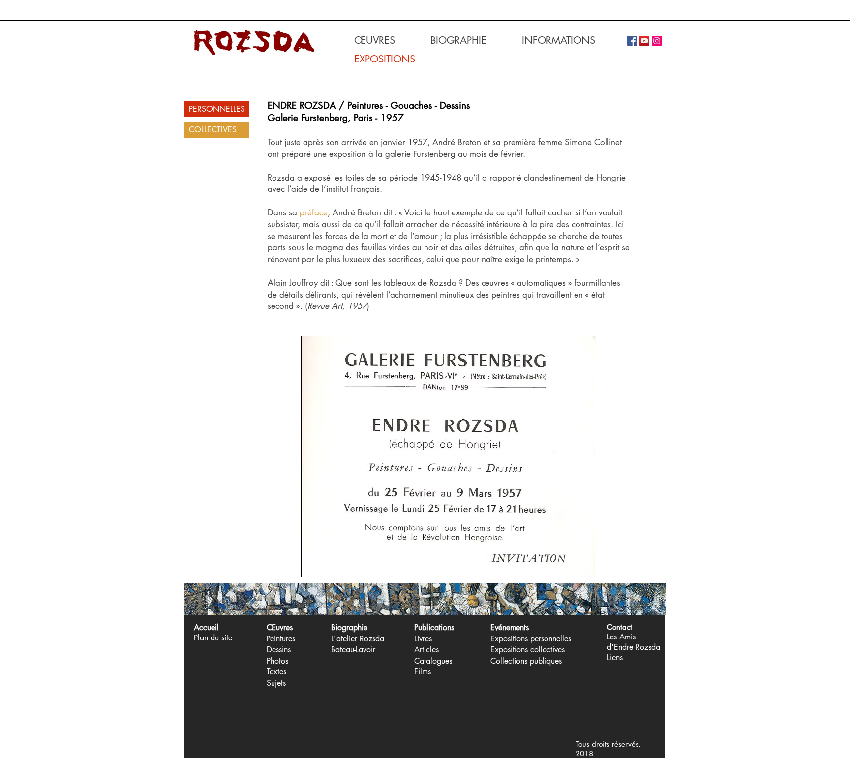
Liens (615, 657)
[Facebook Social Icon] (632, 41)
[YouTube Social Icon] (644, 41)
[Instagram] (657, 41)
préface (314, 212)
